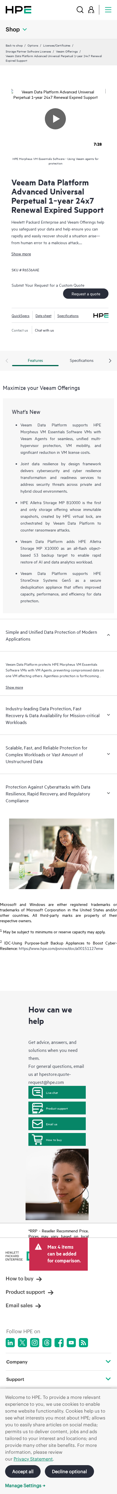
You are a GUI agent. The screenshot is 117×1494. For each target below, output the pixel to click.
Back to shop (14, 45)
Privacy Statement (33, 1459)
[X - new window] (22, 1342)
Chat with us (44, 329)
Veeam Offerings (67, 51)
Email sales (19, 1305)
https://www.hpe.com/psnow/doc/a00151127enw (61, 948)
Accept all (23, 1471)
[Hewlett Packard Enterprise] (18, 10)
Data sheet (43, 315)
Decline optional (69, 1471)
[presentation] (110, 361)
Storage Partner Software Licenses (28, 51)
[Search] (80, 10)
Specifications (68, 315)
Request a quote (86, 293)
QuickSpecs (21, 315)
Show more (21, 253)
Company (17, 1362)
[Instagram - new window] (34, 1342)
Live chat (52, 1092)
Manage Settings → (25, 1485)
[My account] (91, 10)
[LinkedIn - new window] (10, 1342)
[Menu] (108, 10)
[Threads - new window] (46, 1342)
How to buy (54, 1139)
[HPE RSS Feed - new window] (83, 1342)
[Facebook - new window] (59, 1342)
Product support (57, 1108)
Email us (51, 1124)
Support (15, 1379)
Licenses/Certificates (56, 45)
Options (33, 45)
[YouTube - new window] (71, 1342)
